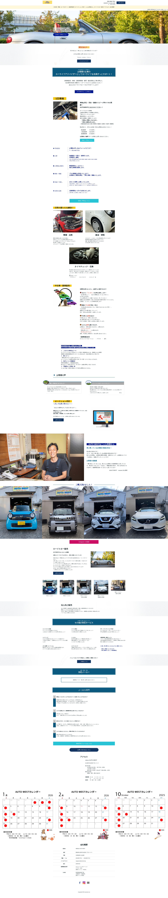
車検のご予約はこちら (87, 140)
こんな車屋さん (89, 7)
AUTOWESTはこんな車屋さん (84, 91)
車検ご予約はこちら (84, 200)
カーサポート (64, 7)
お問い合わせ (121, 2)
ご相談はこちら (84, 661)
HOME (55, 7)
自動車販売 (71, 7)
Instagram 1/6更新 (84, 542)
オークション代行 (80, 7)
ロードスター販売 (99, 7)
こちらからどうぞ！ (84, 61)
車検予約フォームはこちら (84, 743)
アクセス (106, 7)
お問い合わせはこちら (84, 750)
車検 (59, 7)
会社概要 (112, 7)
